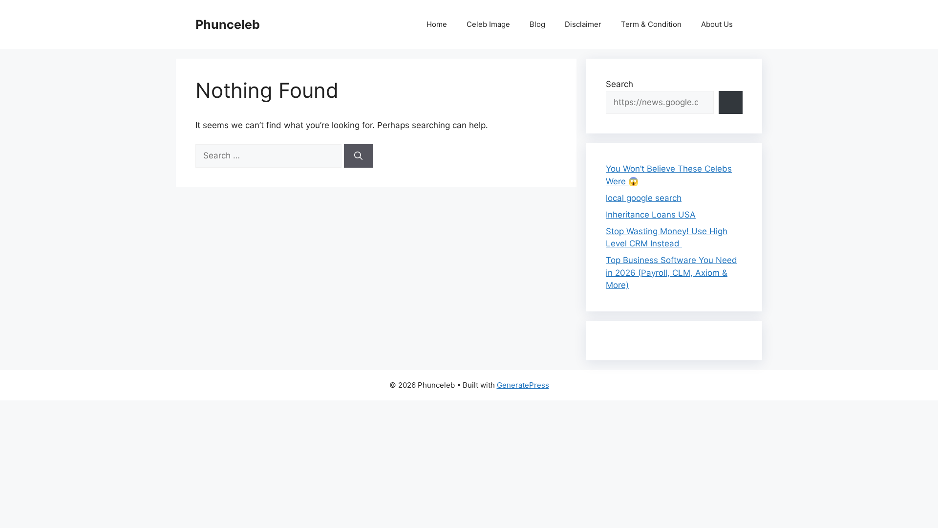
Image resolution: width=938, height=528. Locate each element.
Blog (537, 24)
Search (619, 84)
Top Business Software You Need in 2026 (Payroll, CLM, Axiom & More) (671, 272)
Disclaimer (583, 24)
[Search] (358, 156)
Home (436, 24)
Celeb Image (488, 24)
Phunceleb (227, 24)
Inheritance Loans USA (651, 215)
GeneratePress (523, 385)
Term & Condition (651, 24)
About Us (717, 24)
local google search (644, 198)
